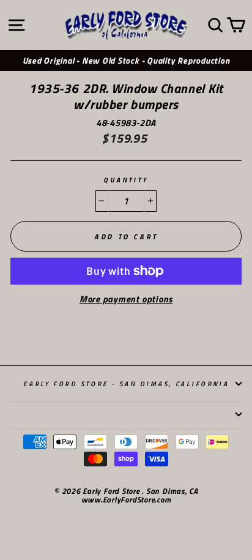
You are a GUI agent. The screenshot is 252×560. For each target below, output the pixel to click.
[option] (126, 60)
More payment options (126, 299)
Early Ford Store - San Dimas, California (126, 383)
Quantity (126, 180)
